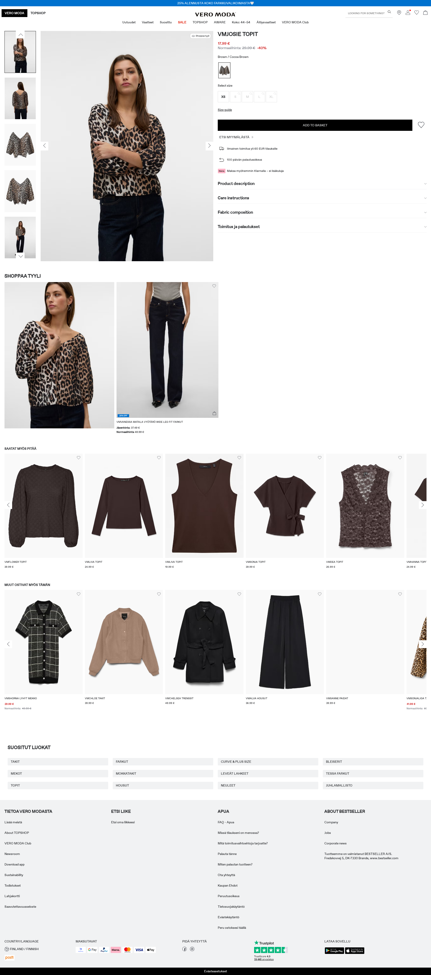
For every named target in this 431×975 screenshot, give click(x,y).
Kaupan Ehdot (227, 885)
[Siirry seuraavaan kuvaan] (20, 256)
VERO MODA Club (17, 843)
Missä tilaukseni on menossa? (238, 833)
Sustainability (13, 875)
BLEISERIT (334, 761)
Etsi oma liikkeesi (123, 822)
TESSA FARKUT (337, 773)
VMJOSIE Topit (238, 34)
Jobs (327, 833)
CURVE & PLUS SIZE (236, 761)
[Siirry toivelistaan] (416, 13)
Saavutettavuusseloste (20, 906)
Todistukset (12, 885)
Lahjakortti (12, 896)
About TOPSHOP (16, 833)
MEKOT (16, 773)
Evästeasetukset (215, 971)
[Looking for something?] (389, 12)
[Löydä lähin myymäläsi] (399, 13)
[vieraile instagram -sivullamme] (192, 950)
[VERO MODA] (215, 15)
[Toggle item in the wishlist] (421, 125)
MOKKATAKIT (126, 773)
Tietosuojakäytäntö (231, 906)
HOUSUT (122, 785)
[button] (223, 96)
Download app (14, 864)
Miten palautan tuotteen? (235, 864)
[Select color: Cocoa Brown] (224, 70)
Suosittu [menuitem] (166, 22)
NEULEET (228, 785)
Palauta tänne (227, 854)
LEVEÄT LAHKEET (234, 773)
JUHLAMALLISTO (339, 785)
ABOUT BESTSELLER (344, 811)
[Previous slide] (8, 505)
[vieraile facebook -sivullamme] (184, 950)
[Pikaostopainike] (214, 413)
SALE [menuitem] (182, 22)
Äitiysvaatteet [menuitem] (266, 22)
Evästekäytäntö (228, 917)
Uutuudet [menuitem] (129, 22)
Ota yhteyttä (226, 875)
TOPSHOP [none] (38, 13)
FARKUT (122, 761)
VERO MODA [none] (14, 13)
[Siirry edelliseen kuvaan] (20, 35)
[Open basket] (425, 13)
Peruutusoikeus (229, 896)
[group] (43, 514)
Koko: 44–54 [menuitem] (241, 22)
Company (331, 822)
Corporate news (335, 843)
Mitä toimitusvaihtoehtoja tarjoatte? (243, 843)
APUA (223, 811)
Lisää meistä (13, 822)
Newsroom (12, 854)
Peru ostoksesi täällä (232, 927)
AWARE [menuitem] (220, 22)
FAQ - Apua (226, 822)
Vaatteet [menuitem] (148, 22)
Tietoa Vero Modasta (28, 811)
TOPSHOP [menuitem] (200, 22)
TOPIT (15, 785)
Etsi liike (121, 811)
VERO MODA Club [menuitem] (295, 22)
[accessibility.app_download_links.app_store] (355, 953)
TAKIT (15, 761)
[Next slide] (423, 505)
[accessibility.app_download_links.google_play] (334, 953)
